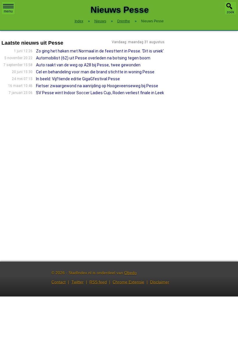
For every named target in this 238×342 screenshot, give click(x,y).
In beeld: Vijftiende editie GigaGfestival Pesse (78, 79)
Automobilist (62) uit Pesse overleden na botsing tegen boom (93, 58)
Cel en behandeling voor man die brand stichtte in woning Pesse (95, 72)
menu (8, 11)
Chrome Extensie (128, 282)
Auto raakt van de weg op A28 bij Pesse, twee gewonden (88, 65)
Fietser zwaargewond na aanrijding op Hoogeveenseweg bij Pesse (97, 85)
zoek (230, 12)
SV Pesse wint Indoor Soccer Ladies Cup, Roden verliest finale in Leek (100, 92)
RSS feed (98, 282)
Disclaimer (159, 282)
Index (79, 21)
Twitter (77, 282)
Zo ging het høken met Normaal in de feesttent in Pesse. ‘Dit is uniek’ (100, 51)
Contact (58, 282)
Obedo (130, 272)
